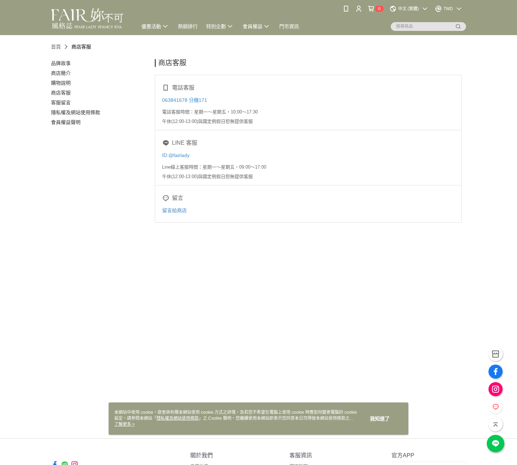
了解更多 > (124, 424)
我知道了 (380, 418)
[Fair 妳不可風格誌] (90, 18)
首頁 (56, 47)
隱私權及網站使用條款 (178, 418)
